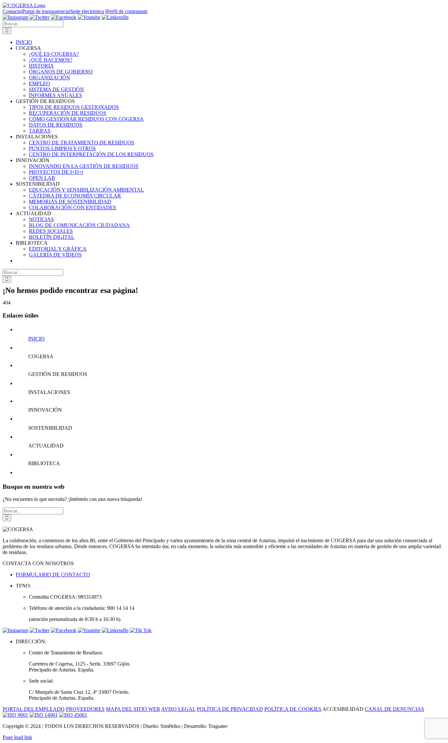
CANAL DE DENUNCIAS (394, 709)
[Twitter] (40, 17)
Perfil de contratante (127, 11)
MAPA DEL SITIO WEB (133, 709)
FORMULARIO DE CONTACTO (53, 574)
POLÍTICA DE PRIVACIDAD (230, 709)
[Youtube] (89, 17)
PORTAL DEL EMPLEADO (34, 709)
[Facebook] (63, 17)
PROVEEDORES (85, 709)
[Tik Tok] (141, 630)
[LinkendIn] (115, 17)
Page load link (17, 737)
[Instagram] (15, 17)
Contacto (12, 11)
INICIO (36, 338)
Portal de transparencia (45, 11)
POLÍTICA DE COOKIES (292, 709)
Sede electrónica (87, 11)
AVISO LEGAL (178, 709)
